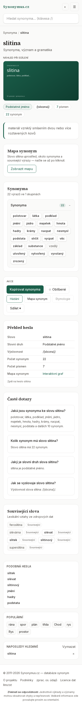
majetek (45, 223)
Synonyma (10, 32)
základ (17, 246)
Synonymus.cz (16, 6)
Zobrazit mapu (22, 169)
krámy (31, 231)
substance (35, 246)
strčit (34, 238)
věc (62, 238)
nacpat (46, 231)
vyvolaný (57, 253)
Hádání (14, 298)
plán (34, 624)
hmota (61, 223)
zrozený (18, 261)
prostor (24, 631)
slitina (11, 653)
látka (35, 215)
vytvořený (38, 253)
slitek (13, 540)
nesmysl (62, 231)
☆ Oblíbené (57, 289)
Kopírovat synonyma (25, 289)
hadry (17, 231)
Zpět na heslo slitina (19, 381)
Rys (11, 631)
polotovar (19, 215)
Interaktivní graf (53, 373)
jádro (29, 223)
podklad (51, 215)
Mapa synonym (37, 298)
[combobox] (41, 18)
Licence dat (68, 680)
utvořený (19, 253)
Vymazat (68, 647)
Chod (57, 624)
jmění (16, 223)
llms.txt (7, 685)
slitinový (46, 540)
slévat (48, 532)
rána (12, 624)
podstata (19, 238)
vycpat (49, 238)
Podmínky (26, 680)
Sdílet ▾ (15, 308)
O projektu (10, 680)
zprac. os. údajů (46, 680)
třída (46, 624)
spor (23, 624)
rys (69, 624)
